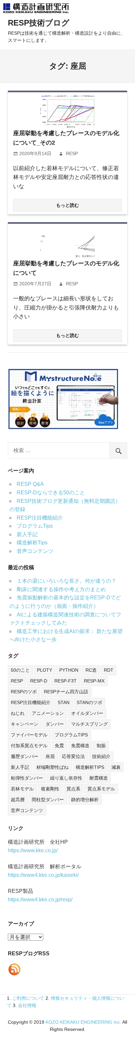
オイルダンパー (87, 713)
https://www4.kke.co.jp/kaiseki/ (43, 875)
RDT (108, 670)
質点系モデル (101, 788)
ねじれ (18, 713)
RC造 (91, 670)
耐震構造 (98, 778)
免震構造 (80, 745)
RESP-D (38, 680)
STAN (63, 702)
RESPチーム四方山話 (66, 691)
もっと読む (67, 205)
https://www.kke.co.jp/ (33, 850)
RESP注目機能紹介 (40, 518)
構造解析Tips (32, 542)
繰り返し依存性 (66, 778)
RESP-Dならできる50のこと (51, 492)
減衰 (116, 767)
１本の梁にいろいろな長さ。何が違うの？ (66, 581)
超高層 (18, 799)
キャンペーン (24, 724)
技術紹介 (101, 756)
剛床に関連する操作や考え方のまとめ (61, 589)
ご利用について (28, 998)
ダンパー (55, 724)
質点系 (73, 788)
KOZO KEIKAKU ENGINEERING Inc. (83, 1022)
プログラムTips (35, 526)
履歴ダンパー (24, 756)
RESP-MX (94, 680)
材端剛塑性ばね (52, 767)
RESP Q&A (30, 484)
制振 (101, 745)
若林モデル (22, 788)
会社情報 (27, 1005)
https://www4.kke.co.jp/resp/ (40, 899)
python (68, 670)
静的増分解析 (85, 799)
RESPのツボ (24, 691)
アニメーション (48, 713)
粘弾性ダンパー (27, 778)
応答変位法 (73, 756)
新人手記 (27, 534)
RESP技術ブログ (38, 22)
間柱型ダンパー (48, 799)
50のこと (20, 670)
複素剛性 (50, 788)
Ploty (44, 670)
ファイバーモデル (29, 734)
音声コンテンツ (35, 551)
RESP (72, 153)
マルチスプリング (89, 724)
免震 (59, 745)
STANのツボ (89, 702)
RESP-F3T (65, 680)
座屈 (50, 756)
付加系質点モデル (29, 745)
